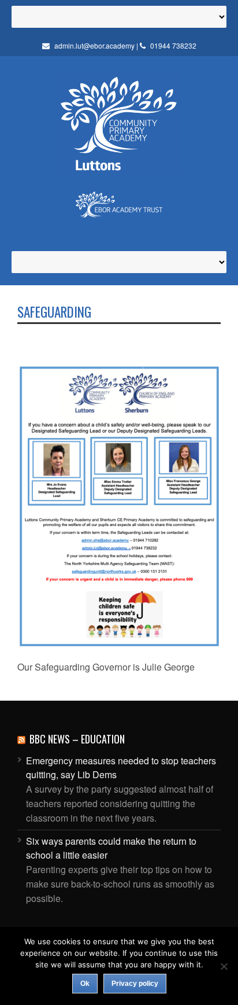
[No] (223, 966)
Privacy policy (134, 984)
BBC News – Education (77, 738)
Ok (85, 984)
